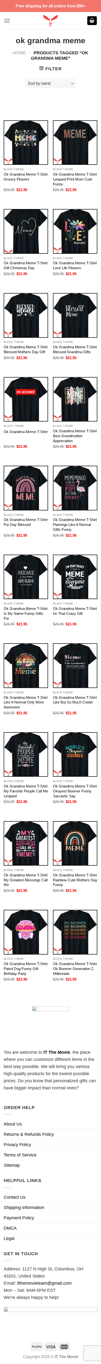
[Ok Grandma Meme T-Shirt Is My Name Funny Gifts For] (26, 577)
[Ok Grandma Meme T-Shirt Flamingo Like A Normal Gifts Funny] (75, 488)
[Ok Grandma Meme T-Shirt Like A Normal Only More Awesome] (26, 665)
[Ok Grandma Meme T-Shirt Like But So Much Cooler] (75, 665)
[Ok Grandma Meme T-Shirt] (26, 399)
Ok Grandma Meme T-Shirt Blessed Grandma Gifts (75, 349)
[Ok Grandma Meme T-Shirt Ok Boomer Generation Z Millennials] (75, 932)
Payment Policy (19, 1217)
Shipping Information (24, 1207)
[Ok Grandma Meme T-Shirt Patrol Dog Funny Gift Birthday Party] (26, 932)
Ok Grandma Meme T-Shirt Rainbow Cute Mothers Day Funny (75, 880)
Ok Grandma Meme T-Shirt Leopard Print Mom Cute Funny (75, 179)
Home (19, 52)
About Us (13, 1124)
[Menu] (7, 20)
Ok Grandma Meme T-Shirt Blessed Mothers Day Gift (26, 349)
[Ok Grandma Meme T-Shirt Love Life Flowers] (75, 231)
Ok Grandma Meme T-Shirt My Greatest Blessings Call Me (26, 880)
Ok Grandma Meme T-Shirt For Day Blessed (26, 522)
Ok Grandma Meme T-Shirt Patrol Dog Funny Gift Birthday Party (26, 969)
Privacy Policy (17, 1144)
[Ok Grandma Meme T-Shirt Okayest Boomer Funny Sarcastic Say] (75, 754)
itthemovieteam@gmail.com (44, 1283)
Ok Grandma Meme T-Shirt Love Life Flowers (75, 265)
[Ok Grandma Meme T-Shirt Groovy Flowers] (26, 142)
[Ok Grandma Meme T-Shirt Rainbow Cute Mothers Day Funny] (75, 843)
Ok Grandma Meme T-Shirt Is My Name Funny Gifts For (26, 613)
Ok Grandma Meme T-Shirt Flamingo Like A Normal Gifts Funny (75, 525)
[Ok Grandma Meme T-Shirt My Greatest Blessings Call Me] (26, 843)
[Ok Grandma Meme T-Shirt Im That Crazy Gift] (75, 577)
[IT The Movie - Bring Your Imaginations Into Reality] (50, 20)
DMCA (10, 1228)
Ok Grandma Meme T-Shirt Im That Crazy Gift (75, 611)
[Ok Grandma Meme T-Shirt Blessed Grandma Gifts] (75, 315)
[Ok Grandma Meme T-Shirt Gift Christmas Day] (26, 231)
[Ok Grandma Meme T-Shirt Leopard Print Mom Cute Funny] (75, 142)
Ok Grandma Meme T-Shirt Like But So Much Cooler (75, 699)
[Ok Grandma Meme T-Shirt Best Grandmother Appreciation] (75, 399)
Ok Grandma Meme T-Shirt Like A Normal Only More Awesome (26, 702)
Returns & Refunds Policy (29, 1134)
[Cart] (92, 20)
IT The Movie (56, 1052)
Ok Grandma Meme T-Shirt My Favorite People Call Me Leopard (26, 791)
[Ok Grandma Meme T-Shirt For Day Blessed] (26, 488)
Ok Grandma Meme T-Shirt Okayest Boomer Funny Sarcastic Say (75, 791)
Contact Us (14, 1197)
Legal (9, 1238)
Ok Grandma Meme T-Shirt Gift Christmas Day (26, 265)
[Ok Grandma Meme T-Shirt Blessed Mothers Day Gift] (26, 315)
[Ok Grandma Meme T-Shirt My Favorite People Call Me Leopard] (26, 754)
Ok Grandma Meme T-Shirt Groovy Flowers (26, 176)
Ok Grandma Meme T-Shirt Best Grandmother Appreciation (75, 436)
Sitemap (12, 1165)
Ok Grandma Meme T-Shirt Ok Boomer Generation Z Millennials (75, 969)
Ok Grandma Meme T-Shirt (26, 432)
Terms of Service (20, 1155)
